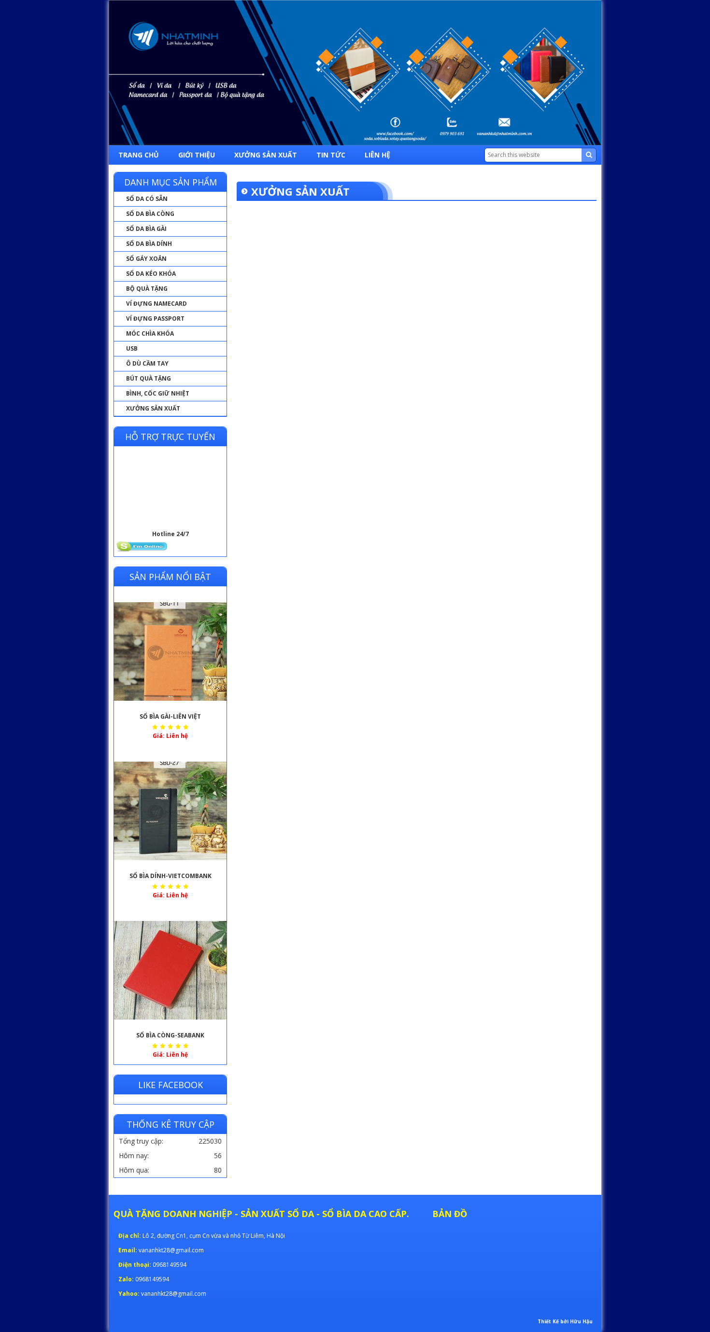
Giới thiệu (196, 154)
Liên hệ (377, 154)
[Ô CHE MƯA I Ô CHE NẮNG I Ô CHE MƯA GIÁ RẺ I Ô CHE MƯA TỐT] (355, 72)
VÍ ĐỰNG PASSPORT (155, 318)
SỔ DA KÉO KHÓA (151, 273)
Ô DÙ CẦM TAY (147, 363)
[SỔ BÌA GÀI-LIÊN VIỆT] (170, 651)
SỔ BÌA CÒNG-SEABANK (170, 1035)
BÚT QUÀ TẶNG (148, 378)
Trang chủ (138, 154)
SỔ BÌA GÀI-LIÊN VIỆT (170, 716)
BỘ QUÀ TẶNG (147, 288)
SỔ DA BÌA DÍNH (149, 244)
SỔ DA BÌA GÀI (146, 229)
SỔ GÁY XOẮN (146, 259)
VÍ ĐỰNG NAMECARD (156, 303)
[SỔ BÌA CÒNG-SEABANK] (170, 970)
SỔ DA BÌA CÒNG (150, 214)
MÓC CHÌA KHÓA (150, 333)
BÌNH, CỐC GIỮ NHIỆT (157, 393)
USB (132, 348)
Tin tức (330, 154)
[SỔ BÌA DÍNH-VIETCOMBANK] (170, 811)
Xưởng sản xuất (265, 154)
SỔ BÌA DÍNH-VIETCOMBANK (170, 876)
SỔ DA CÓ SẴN (147, 199)
